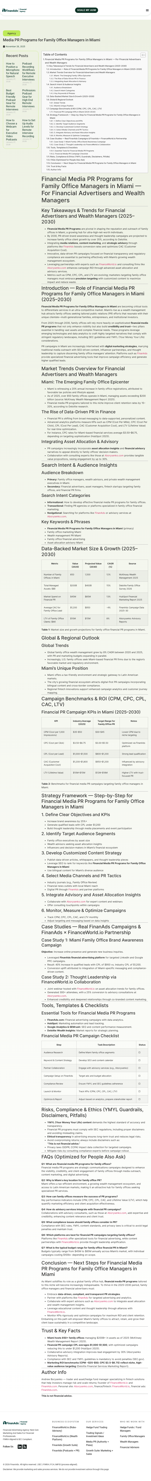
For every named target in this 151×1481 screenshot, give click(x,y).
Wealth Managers (129, 1441)
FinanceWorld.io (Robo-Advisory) (64, 1429)
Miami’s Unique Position (63, 106)
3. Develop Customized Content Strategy (71, 127)
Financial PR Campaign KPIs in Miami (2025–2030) (74, 112)
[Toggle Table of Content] (141, 55)
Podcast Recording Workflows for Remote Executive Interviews (28, 71)
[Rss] (25, 1447)
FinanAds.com (49, 1386)
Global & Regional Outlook (61, 99)
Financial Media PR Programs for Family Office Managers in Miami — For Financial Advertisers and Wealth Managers (93, 61)
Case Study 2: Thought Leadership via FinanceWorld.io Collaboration (82, 145)
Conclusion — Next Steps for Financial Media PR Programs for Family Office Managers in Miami (93, 163)
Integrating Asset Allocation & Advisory (70, 81)
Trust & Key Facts (58, 166)
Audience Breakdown (63, 88)
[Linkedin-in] (20, 1447)
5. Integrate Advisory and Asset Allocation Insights (74, 133)
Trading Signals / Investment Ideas (95, 1435)
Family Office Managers (132, 1436)
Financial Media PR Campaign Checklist (71, 154)
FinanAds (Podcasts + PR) (65, 1450)
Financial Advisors (129, 1447)
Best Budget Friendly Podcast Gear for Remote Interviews (12, 100)
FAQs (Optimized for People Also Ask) (68, 160)
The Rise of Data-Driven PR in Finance (69, 79)
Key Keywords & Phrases (64, 93)
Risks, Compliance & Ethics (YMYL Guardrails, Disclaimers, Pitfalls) (80, 156)
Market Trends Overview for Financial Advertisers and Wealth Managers (82, 72)
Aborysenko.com (56, 267)
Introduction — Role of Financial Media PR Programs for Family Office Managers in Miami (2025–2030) (96, 69)
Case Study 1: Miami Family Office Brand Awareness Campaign (79, 142)
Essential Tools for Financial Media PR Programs (74, 151)
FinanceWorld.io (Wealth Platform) (65, 1438)
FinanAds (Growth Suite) (65, 1445)
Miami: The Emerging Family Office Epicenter (72, 76)
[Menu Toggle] (147, 10)
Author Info (56, 169)
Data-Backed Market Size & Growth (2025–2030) (72, 96)
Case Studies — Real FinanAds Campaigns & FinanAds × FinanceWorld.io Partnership (88, 138)
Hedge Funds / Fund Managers (130, 1429)
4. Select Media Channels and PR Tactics (71, 130)
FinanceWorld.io (108, 264)
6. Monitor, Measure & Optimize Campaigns (71, 136)
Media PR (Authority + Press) (97, 1443)
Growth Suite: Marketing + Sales (99, 1452)
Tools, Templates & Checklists (64, 147)
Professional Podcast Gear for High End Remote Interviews (29, 98)
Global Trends (59, 103)
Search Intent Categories (64, 91)
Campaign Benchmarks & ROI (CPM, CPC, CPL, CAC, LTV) (76, 108)
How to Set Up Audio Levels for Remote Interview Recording (28, 128)
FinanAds (68, 246)
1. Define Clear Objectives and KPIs (68, 121)
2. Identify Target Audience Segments (69, 124)
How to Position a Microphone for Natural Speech (13, 70)
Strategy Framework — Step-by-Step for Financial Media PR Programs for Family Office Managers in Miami (95, 116)
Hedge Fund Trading (96, 1427)
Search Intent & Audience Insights (65, 84)
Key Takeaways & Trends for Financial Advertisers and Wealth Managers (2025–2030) (88, 66)
